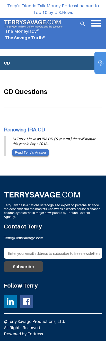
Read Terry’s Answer (30, 152)
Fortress (35, 333)
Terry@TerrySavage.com (23, 238)
